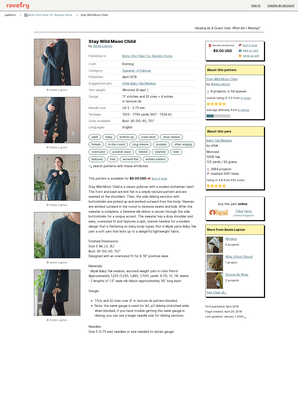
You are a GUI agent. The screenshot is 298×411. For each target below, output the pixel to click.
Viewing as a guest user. (227, 28)
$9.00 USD (222, 51)
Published (96, 77)
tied (112, 159)
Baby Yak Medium (219, 140)
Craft (92, 64)
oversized (98, 151)
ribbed (143, 151)
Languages (96, 127)
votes (246, 98)
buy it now (159, 178)
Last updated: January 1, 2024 (226, 316)
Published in (97, 56)
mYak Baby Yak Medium (139, 83)
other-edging (183, 144)
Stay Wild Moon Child (221, 79)
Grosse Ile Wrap (236, 274)
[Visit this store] (219, 213)
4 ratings (244, 110)
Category (96, 70)
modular (161, 144)
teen (176, 151)
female (96, 144)
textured (97, 159)
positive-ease (122, 151)
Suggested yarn (100, 83)
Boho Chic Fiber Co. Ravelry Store (50, 15)
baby (109, 137)
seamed (160, 151)
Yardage (95, 114)
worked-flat (130, 159)
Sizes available (99, 121)
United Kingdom (243, 215)
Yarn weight (97, 90)
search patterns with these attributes (120, 166)
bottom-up (127, 137)
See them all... (216, 292)
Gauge (93, 96)
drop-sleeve (171, 137)
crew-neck (148, 137)
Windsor (231, 239)
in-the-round (116, 144)
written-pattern (155, 159)
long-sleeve (140, 144)
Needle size (97, 108)
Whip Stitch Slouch (239, 256)
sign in (255, 5)
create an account (281, 5)
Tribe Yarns (243, 211)
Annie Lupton (102, 46)
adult (95, 137)
